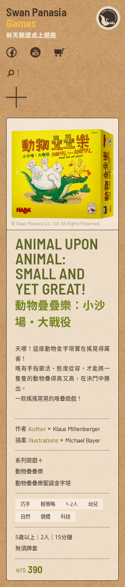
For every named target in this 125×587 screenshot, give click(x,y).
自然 (25, 516)
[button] (14, 96)
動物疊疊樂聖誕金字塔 (43, 483)
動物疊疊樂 (29, 471)
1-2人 (72, 504)
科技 (65, 516)
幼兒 (93, 504)
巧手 (25, 504)
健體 (45, 516)
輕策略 (48, 504)
